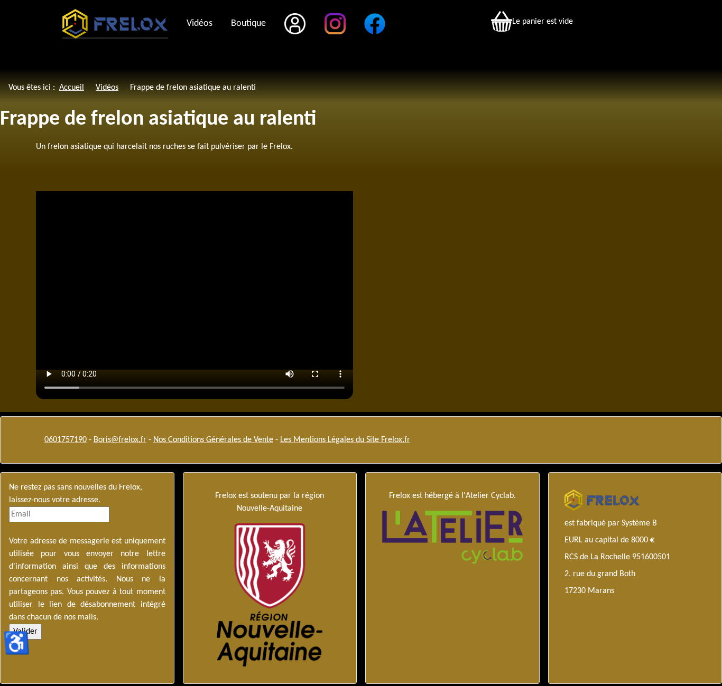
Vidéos (199, 23)
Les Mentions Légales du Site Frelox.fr (345, 440)
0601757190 (65, 440)
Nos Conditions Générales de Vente (213, 440)
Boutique (248, 23)
